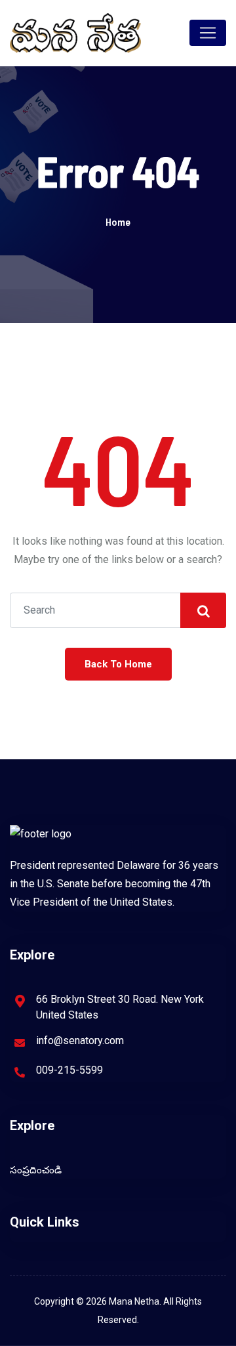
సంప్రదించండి (36, 1170)
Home (118, 221)
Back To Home (118, 664)
